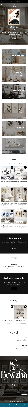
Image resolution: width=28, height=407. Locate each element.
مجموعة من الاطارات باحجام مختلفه (20, 181)
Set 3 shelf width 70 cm (20, 320)
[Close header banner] (1, 1)
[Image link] (14, 369)
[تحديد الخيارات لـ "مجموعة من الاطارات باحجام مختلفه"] (22, 178)
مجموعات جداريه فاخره (21, 183)
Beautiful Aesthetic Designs (21, 182)
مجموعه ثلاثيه (5, 205)
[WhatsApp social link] (12, 385)
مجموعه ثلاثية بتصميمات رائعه (7, 203)
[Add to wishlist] (19, 178)
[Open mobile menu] (26, 5)
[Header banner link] (16, 1)
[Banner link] (14, 56)
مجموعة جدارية (20, 184)
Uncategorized (9, 321)
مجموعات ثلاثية (9, 205)
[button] (22, 318)
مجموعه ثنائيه (4, 321)
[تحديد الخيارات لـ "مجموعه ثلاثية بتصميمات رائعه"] (8, 200)
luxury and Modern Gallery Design (7, 204)
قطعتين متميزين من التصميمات (7, 320)
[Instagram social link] (14, 385)
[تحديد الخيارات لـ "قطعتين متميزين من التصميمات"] (8, 318)
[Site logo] (14, 5)
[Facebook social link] (16, 385)
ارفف (21, 321)
